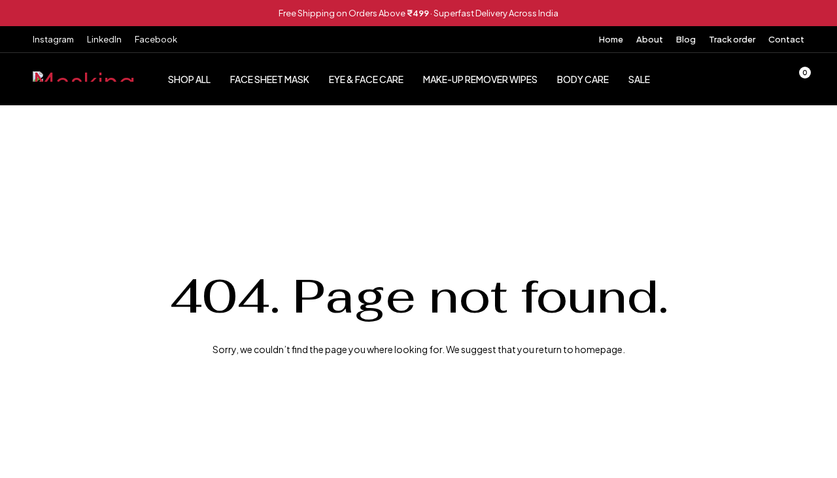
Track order (732, 39)
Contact (786, 39)
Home (611, 39)
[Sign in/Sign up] (730, 79)
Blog (686, 39)
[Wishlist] (764, 79)
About (649, 39)
